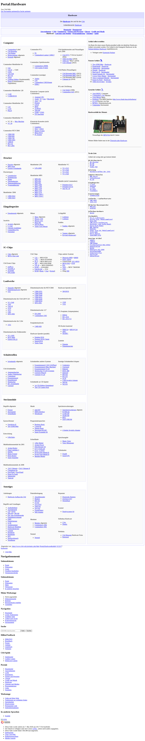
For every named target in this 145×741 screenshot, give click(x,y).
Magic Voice (66, 441)
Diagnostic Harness (68, 497)
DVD (13, 511)
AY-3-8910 (75, 261)
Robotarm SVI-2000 (97, 249)
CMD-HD (38, 326)
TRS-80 (37, 110)
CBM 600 (11, 136)
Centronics (66, 365)
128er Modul (39, 443)
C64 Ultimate (66, 63)
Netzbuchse (11, 382)
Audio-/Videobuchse (15, 374)
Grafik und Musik (98, 31)
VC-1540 (11, 302)
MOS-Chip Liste (13, 256)
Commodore (12, 49)
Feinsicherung (12, 521)
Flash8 (64, 454)
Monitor (37, 523)
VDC (64, 269)
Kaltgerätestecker (13, 529)
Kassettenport (12, 380)
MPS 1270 (38, 192)
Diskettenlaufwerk (14, 290)
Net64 (92, 213)
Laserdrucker (12, 176)
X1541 (37, 503)
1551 (9, 325)
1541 (9, 304)
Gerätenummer (13, 525)
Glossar (87, 31)
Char (46, 271)
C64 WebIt (66, 90)
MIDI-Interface (40, 412)
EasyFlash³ (19, 472)
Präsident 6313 (67, 185)
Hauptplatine (95, 246)
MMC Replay (94, 227)
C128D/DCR (12, 96)
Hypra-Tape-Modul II (42, 454)
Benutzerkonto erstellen (13, 603)
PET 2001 (11, 146)
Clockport (65, 367)
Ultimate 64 (66, 79)
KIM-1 (37, 84)
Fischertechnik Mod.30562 (100, 245)
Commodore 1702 (98, 95)
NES (36, 129)
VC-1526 (65, 174)
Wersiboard (38, 414)
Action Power (39, 445)
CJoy (64, 522)
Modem (37, 499)
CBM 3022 (11, 196)
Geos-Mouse (96, 97)
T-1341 (92, 187)
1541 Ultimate (12, 468)
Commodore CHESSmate (43, 82)
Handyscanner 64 (68, 511)
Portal (7, 565)
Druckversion (9, 704)
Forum (7, 643)
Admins (7, 645)
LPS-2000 (38, 168)
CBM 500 (11, 134)
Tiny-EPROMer (13, 426)
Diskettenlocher (67, 346)
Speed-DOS (39, 341)
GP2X (37, 105)
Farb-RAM (38, 269)
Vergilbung (11, 540)
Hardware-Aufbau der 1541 (100, 171)
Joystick (10, 224)
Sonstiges (89, 33)
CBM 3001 (11, 140)
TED (64, 267)
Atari (36, 101)
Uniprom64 (96, 105)
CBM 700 (11, 138)
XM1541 (38, 506)
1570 (9, 308)
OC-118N (11, 335)
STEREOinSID (94, 195)
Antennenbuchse (13, 372)
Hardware (66, 21)
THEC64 (65, 61)
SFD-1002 (11, 314)
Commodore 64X (68, 92)
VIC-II (37, 265)
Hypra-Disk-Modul (96, 226)
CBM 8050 (38, 301)
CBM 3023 (11, 198)
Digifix (64, 524)
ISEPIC (10, 452)
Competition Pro (13, 230)
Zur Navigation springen (9, 11)
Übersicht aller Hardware (118, 140)
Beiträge (8, 601)
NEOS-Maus (39, 224)
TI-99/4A (38, 108)
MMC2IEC (93, 206)
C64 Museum (67, 535)
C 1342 (10, 226)
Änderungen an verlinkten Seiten (16, 700)
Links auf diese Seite (12, 698)
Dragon (37, 103)
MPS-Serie (11, 166)
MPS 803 (38, 183)
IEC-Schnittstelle (13, 384)
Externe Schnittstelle (14, 168)
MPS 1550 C (39, 196)
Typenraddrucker (13, 185)
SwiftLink (94, 254)
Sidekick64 (11, 476)
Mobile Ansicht (10, 738)
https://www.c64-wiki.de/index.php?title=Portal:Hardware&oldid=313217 (37, 546)
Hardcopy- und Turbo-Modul (100, 224)
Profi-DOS (94, 232)
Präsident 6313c (67, 187)
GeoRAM (65, 414)
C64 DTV (65, 55)
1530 (64, 302)
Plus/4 (10, 111)
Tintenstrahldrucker (14, 183)
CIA (36, 258)
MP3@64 (106, 135)
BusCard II (96, 72)
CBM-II (10, 142)
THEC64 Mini (67, 59)
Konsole (10, 57)
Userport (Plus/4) (40, 373)
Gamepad (93, 186)
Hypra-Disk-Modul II (42, 452)
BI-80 (92, 163)
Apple (37, 99)
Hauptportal (77, 30)
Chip (9, 254)
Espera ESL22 (12, 339)
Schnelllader (12, 414)
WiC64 (64, 382)
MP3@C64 (73, 330)
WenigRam (66, 501)
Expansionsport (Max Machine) (45, 367)
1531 (64, 304)
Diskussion (9, 567)
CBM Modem (94, 243)
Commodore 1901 (41, 527)
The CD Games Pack (42, 387)
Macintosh (50, 99)
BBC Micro (94, 176)
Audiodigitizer (12, 508)
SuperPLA (11, 269)
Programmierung (78, 33)
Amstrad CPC (39, 97)
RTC (9, 536)
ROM (37, 271)
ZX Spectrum (39, 114)
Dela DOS (93, 221)
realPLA (10, 267)
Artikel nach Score (11, 618)
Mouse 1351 (39, 221)
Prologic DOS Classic (42, 339)
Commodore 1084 (41, 525)
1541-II (10, 306)
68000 (76, 258)
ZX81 (42, 112)
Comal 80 (38, 426)
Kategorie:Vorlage (109, 52)
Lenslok (10, 531)
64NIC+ (92, 240)
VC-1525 (65, 172)
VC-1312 (93, 189)
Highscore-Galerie (11, 661)
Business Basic (40, 424)
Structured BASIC (41, 430)
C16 (9, 107)
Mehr (7, 585)
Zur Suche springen (23, 11)
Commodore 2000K (41, 66)
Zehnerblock (94, 256)
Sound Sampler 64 (98, 74)
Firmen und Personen (75, 31)
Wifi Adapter (39, 512)
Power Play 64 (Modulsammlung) (102, 230)
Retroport (65, 537)
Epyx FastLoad (40, 449)
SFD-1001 (38, 303)
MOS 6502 (66, 263)
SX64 (10, 77)
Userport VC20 (40, 375)
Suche (3, 626)
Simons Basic (39, 428)
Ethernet (65, 369)
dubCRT (37, 410)
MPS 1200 (38, 187)
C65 (36, 80)
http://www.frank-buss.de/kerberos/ (124, 99)
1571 (9, 310)
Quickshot (11, 232)
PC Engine (38, 135)
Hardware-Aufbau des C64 (17, 497)
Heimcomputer (13, 55)
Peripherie (11, 532)
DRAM (10, 513)
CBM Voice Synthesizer (99, 222)
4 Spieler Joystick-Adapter (71, 430)
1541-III (93, 202)
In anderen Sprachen (12, 589)
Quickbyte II (12, 424)
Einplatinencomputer (15, 517)
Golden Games (10, 659)
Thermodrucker (13, 181)
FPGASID (11, 272)
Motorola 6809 (67, 258)
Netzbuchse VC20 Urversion (44, 371)
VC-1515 (65, 168)
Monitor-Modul (40, 456)
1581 (9, 312)
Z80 (67, 271)
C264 (54, 31)
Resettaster (11, 534)
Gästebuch (8, 647)
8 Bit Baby (11, 437)
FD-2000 (38, 314)
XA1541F (38, 504)
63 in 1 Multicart (97, 218)
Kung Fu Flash (13, 474)
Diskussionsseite (10, 599)
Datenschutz (9, 732)
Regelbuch (8, 641)
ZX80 (37, 112)
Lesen (7, 569)
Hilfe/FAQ (8, 639)
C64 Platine (11, 53)
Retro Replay (12, 456)
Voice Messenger (68, 443)
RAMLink (66, 412)
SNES (41, 129)
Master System (39, 131)
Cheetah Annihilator (14, 228)
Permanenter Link (11, 706)
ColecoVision (95, 178)
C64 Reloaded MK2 (69, 75)
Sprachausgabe (95, 251)
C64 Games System (41, 68)
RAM (37, 267)
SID (36, 263)
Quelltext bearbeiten (12, 571)
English (7, 716)
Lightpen (65, 219)
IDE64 (64, 315)
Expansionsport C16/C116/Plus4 (45, 365)
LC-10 (94, 101)
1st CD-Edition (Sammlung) (44, 385)
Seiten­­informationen (12, 708)
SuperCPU (66, 456)
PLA (36, 261)
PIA (63, 265)
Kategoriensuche (10, 620)
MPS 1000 (38, 185)
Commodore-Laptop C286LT (44, 55)
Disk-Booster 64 (40, 447)
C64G (10, 72)
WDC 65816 (66, 259)
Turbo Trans (39, 343)
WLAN (65, 384)
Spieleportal (9, 657)
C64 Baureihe (12, 51)
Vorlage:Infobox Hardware (97, 49)
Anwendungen (45, 31)
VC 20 (10, 123)
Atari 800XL (96, 93)
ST (40, 101)
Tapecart (10, 478)
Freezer (10, 410)
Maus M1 (38, 223)
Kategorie (4, 548)
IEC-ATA (65, 317)
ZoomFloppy (39, 510)
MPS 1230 (38, 188)
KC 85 (92, 179)
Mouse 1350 (39, 219)
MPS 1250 (38, 190)
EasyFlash (11, 472)
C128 (9, 94)
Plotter (10, 179)
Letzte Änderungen (11, 615)
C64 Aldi (11, 74)
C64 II (10, 70)
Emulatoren (62, 31)
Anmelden (8, 604)
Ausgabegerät (12, 510)
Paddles (65, 226)
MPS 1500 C (39, 194)
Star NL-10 (66, 188)
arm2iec (93, 208)
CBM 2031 (38, 291)
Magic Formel (12, 454)
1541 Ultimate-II (24, 468)
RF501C (95, 103)
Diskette (65, 344)
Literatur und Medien (63, 33)
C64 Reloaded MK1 (69, 73)
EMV (9, 519)
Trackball (94, 190)
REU (64, 417)
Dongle (94, 70)
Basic (42, 271)
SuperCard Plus (96, 253)
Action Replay (12, 448)
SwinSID (11, 271)
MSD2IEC (93, 229)
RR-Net (65, 375)
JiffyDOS (65, 291)
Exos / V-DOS (39, 451)
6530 (73, 263)
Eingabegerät (12, 213)
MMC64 (65, 330)
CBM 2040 (38, 293)
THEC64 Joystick (98, 82)
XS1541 (37, 508)
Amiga (37, 79)
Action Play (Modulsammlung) (101, 219)
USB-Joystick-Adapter (70, 380)
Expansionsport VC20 (42, 369)
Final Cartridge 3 (13, 450)
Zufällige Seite (10, 617)
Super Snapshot (13, 458)
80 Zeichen (94, 162)
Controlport (11, 376)
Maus (36, 217)
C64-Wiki (8, 552)
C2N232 (92, 241)
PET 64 (10, 76)
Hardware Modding (14, 527)
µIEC (64, 331)
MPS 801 (38, 179)
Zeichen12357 (67, 499)
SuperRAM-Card (95, 235)
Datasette (11, 288)
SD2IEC (65, 333)
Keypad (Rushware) (69, 235)
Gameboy (38, 127)
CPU (36, 259)
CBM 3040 (38, 295)
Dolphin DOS (39, 337)
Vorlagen (8, 649)
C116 (9, 109)
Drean (10, 81)
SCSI (64, 378)
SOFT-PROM (67, 419)
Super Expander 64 (41, 432)
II (40, 99)
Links (7, 688)
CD (9, 511)
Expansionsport (13, 378)
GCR (9, 523)
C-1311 (92, 184)
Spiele (96, 33)
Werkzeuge (9, 587)
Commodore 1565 (41, 316)
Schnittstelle (12, 361)
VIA (9, 292)
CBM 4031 (38, 297)
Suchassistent (9, 622)
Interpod (65, 373)
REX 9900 (11, 337)
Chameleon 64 (12, 470)
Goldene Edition (13, 79)
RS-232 (65, 376)
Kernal (52, 271)
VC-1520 (65, 170)
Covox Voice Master (99, 76)
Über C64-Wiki (10, 734)
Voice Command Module (100, 78)
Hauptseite (67, 30)
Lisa (44, 99)
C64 (83, 21)
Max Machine (19, 121)
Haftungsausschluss (11, 736)
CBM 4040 (38, 299)
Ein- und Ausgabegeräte (16, 515)
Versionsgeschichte (11, 573)
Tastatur (65, 233)
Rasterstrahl (96, 66)
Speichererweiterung (69, 410)
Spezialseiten (9, 702)
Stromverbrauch (13, 538)
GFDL (34, 729)
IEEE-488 (65, 371)
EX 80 (92, 165)
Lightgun (65, 217)
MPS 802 (38, 181)
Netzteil (37, 538)
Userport (10, 386)
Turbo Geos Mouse (41, 226)
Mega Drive (39, 133)
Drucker (10, 164)
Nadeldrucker (12, 177)
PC (36, 53)
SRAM (16, 513)
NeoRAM (65, 416)
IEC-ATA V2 (66, 319)
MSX (36, 107)
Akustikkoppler (40, 497)
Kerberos (95, 99)
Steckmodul (12, 412)
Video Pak (94, 167)
